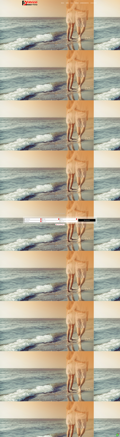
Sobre (67, 2)
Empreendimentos (84, 2)
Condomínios (93, 2)
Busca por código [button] (61, 224)
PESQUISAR (87, 220)
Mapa (72, 2)
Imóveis (76, 2)
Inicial (62, 2)
